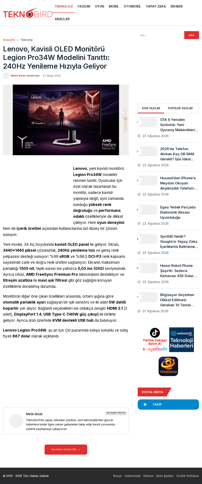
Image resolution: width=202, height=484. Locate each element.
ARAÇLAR (62, 19)
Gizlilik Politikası (187, 475)
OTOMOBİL (132, 6)
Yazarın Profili (116, 412)
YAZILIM (83, 6)
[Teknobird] (27, 12)
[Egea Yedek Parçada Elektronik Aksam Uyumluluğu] (147, 210)
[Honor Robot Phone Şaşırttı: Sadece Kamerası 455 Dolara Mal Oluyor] (147, 268)
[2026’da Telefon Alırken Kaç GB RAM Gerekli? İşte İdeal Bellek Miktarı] (147, 151)
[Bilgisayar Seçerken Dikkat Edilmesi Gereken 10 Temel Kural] (147, 297)
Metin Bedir (18, 75)
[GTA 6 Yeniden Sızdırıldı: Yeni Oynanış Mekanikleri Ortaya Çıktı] (147, 122)
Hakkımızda (133, 475)
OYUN (99, 6)
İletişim (148, 475)
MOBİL (114, 6)
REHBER (177, 6)
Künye (117, 475)
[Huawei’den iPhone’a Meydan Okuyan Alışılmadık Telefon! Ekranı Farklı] (147, 180)
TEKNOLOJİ (64, 6)
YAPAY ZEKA (156, 6)
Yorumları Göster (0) (64, 449)
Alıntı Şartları (165, 475)
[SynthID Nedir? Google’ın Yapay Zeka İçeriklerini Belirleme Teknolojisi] (147, 239)
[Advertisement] (36, 193)
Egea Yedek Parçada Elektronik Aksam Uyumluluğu (178, 212)
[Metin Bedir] (17, 420)
